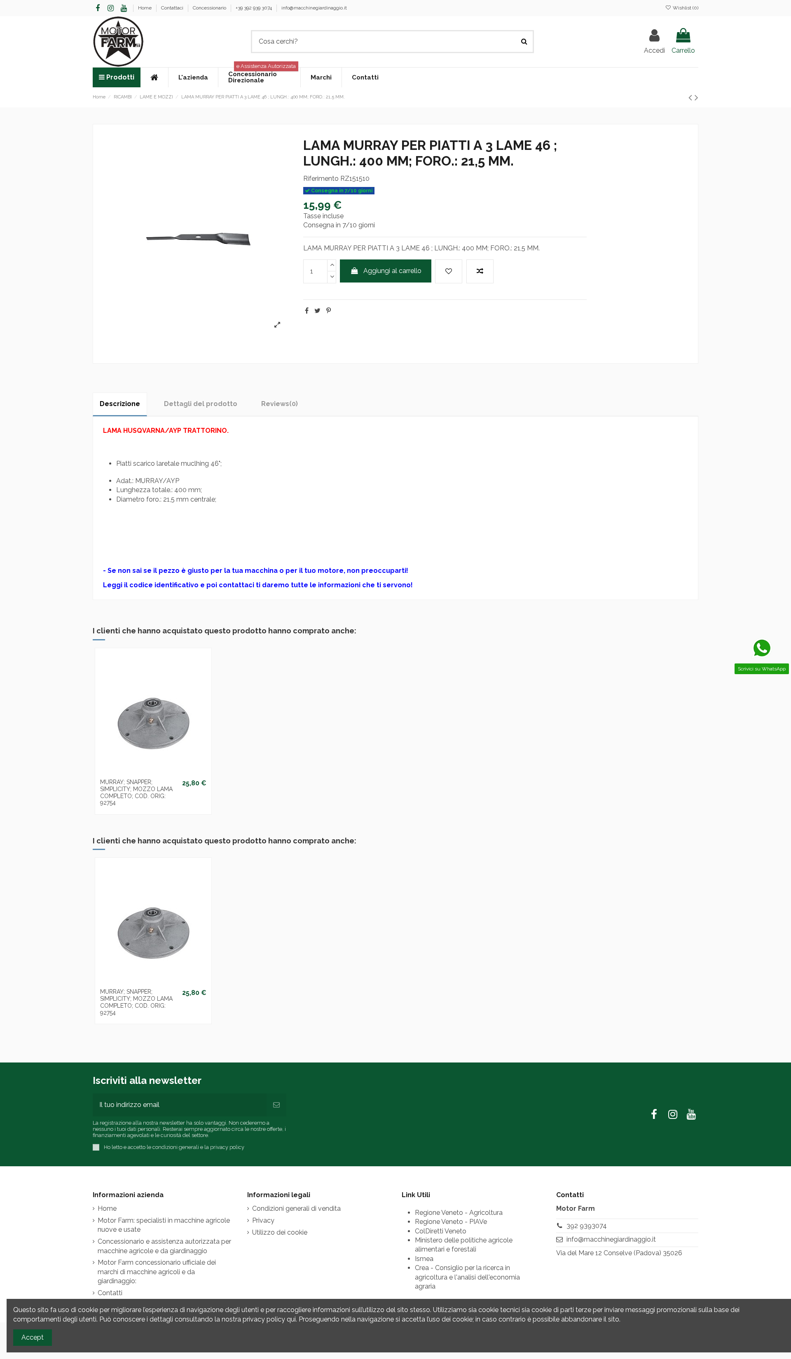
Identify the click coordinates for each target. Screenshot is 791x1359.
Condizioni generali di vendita (296, 1208)
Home (145, 8)
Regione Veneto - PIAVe (451, 1222)
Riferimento (321, 178)
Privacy (263, 1220)
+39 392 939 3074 (254, 8)
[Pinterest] (328, 311)
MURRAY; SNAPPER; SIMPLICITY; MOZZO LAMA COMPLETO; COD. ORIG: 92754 (136, 792)
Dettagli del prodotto (200, 404)
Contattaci (173, 8)
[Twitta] (317, 311)
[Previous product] (691, 97)
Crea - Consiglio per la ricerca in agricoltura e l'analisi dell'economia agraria (467, 1277)
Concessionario (210, 8)
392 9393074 (586, 1226)
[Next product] (696, 97)
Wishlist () (685, 8)
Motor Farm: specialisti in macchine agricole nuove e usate (164, 1225)
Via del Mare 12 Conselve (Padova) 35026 (619, 1253)
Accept (32, 1337)
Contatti (110, 1293)
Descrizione (120, 404)
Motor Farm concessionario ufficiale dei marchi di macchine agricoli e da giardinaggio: (157, 1272)
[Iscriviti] (276, 1104)
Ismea (424, 1259)
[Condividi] (307, 311)
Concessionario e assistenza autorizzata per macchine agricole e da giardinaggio (164, 1246)
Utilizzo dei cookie (279, 1232)
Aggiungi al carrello (392, 271)
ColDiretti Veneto (440, 1231)
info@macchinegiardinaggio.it (314, 8)
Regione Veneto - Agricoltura (459, 1213)
